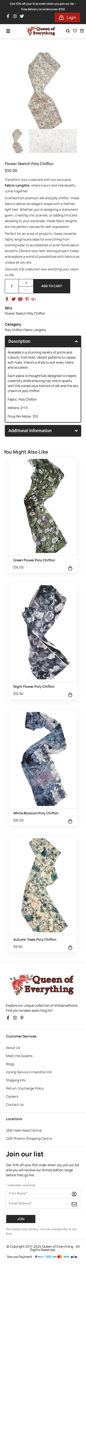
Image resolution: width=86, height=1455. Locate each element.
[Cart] (82, 31)
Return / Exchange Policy (25, 1088)
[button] (43, 1266)
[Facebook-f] (9, 17)
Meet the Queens (19, 1055)
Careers (12, 1096)
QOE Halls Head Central (24, 1130)
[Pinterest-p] (23, 1019)
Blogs (10, 1064)
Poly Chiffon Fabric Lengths (25, 330)
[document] (43, 1302)
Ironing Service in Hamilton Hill (29, 1072)
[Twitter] (23, 17)
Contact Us (15, 1104)
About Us (13, 1047)
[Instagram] (16, 17)
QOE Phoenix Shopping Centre (29, 1138)
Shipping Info (16, 1080)
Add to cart (51, 286)
